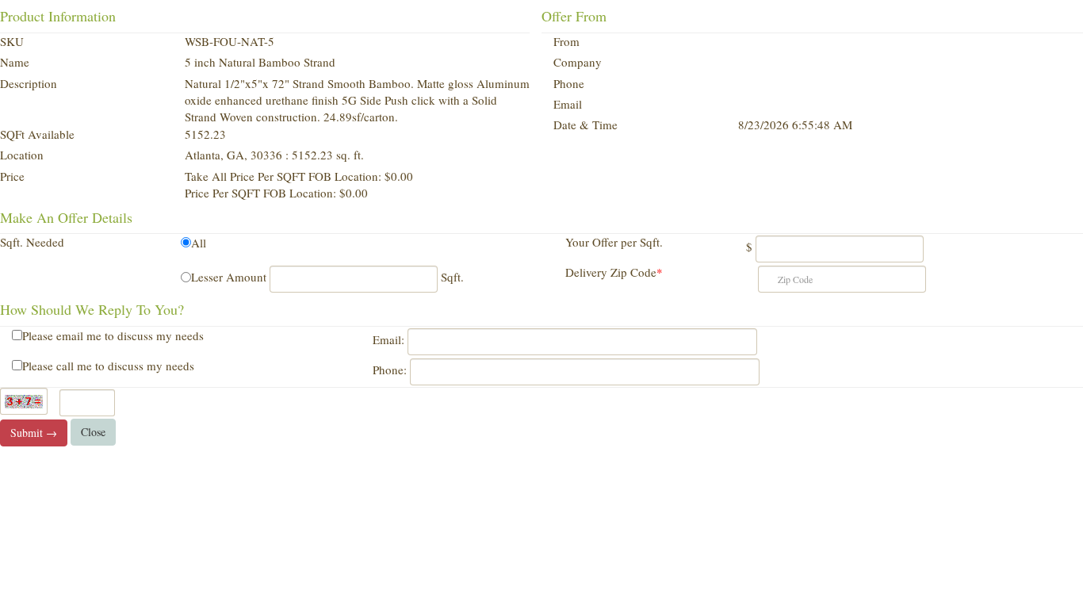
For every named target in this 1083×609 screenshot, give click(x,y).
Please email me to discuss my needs (113, 335)
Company (577, 62)
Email (567, 104)
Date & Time (585, 124)
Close (93, 431)
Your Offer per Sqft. (614, 242)
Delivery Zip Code (614, 272)
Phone (568, 83)
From (566, 41)
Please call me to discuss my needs (108, 365)
